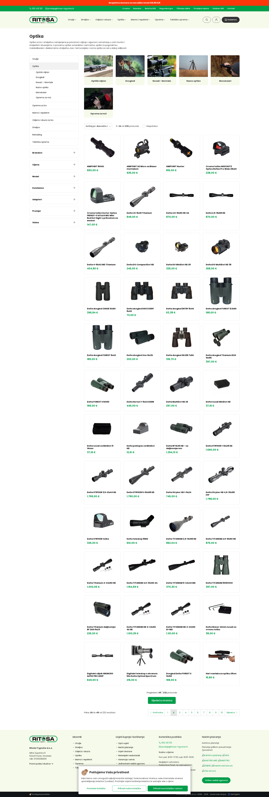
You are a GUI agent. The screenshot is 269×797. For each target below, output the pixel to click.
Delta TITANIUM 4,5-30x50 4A (142, 583)
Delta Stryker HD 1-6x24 (178, 492)
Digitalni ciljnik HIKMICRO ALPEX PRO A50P (100, 674)
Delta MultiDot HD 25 (177, 401)
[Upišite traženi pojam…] (207, 20)
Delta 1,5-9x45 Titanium (139, 213)
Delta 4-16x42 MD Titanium (101, 264)
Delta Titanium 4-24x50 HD (101, 583)
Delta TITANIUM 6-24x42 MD (181, 583)
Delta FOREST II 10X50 (98, 401)
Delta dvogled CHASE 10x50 (101, 308)
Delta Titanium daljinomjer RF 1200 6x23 (101, 628)
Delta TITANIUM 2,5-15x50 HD (221, 538)
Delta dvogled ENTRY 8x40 (180, 308)
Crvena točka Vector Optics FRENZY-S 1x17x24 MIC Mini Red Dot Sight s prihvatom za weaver (102, 217)
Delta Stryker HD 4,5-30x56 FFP (220, 493)
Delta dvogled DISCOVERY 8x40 (140, 310)
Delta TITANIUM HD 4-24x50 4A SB (141, 628)
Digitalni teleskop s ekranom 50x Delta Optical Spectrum (142, 674)
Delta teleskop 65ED (137, 538)
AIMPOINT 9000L (95, 166)
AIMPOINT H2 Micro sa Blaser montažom (142, 167)
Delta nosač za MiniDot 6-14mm (100, 447)
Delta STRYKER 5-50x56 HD (140, 492)
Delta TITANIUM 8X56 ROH (219, 583)
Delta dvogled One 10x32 (140, 355)
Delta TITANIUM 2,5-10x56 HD (181, 538)
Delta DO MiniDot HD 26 (178, 264)
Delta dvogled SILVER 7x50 (180, 355)
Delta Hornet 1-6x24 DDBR (140, 401)
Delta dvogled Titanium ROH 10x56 (221, 356)
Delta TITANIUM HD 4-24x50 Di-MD (180, 628)
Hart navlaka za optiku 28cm (221, 673)
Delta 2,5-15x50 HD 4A (177, 213)
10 (222, 712)
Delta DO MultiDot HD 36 (218, 264)
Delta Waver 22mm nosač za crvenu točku (221, 628)
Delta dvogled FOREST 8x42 (101, 355)
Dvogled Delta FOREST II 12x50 (178, 674)
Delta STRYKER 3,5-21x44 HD (101, 492)
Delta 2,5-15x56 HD (215, 213)
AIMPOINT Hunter (175, 166)
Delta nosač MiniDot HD (218, 401)
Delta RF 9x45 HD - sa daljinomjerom (177, 447)
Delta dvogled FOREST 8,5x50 (221, 308)
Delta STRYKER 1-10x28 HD (219, 445)
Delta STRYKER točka (98, 538)
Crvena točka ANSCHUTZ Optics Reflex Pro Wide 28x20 (221, 167)
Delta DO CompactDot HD (140, 264)
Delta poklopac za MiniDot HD (141, 447)
